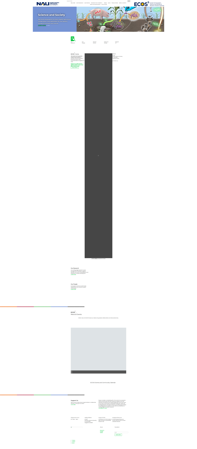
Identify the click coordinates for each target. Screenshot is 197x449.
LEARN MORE (42, 25)
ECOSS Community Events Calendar (104, 386)
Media (101, 432)
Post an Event (100, 389)
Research (102, 430)
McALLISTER (104, 4)
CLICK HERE (73, 404)
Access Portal (116, 423)
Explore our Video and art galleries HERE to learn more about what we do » (77, 65)
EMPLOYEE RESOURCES (95, 4)
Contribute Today (104, 423)
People (101, 431)
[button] (98, 371)
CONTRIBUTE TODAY (102, 408)
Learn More (75, 67)
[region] (98, 351)
